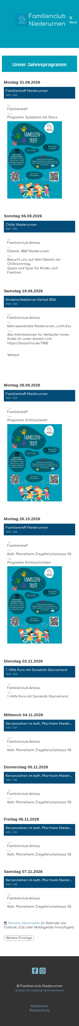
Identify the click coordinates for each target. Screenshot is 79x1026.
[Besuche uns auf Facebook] (35, 971)
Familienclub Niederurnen (47, 20)
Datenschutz (39, 1010)
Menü (73, 22)
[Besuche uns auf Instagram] (43, 971)
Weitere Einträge (19, 938)
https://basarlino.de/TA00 (27, 343)
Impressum (39, 1006)
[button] (39, 146)
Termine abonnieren (24, 923)
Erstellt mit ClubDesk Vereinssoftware (40, 990)
